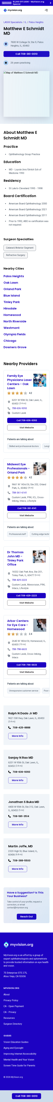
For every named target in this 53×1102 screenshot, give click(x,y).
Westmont (12, 328)
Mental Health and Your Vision (19, 1059)
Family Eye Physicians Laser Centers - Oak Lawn (19, 382)
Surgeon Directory (13, 1023)
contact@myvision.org (17, 907)
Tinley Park (12, 302)
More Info (19, 736)
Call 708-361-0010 (26, 1096)
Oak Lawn (11, 283)
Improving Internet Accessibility (20, 1053)
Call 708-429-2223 (26, 595)
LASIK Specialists (13, 22)
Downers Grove (15, 347)
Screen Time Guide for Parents (19, 1065)
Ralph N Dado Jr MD (22, 713)
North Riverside (15, 321)
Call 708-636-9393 (26, 420)
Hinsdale (10, 308)
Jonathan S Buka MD (23, 802)
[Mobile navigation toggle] (46, 10)
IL (25, 22)
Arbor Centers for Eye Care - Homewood (18, 625)
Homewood (12, 315)
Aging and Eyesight (13, 1048)
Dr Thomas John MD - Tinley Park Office (15, 558)
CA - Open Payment (14, 1006)
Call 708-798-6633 (26, 664)
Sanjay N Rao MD (20, 758)
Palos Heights (36, 22)
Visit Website (27, 427)
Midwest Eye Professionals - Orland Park (18, 468)
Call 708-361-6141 (26, 508)
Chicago (10, 341)
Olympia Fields (15, 334)
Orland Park (12, 289)
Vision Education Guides (16, 1042)
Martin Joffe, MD (20, 846)
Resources (9, 1018)
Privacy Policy (11, 1000)
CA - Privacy (10, 1012)
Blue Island (12, 295)
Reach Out (26, 916)
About (7, 994)
